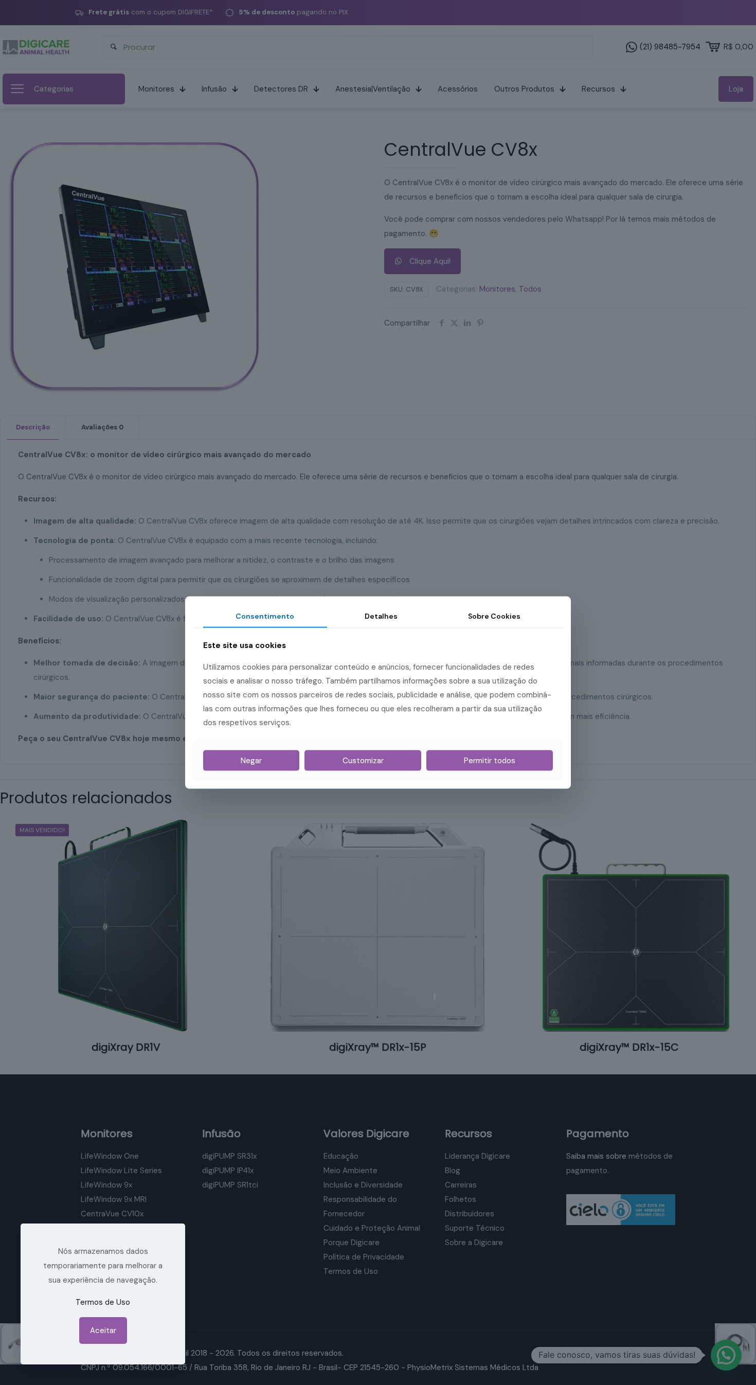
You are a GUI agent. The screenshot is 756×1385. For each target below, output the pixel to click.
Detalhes (381, 615)
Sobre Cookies (494, 615)
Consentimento (265, 615)
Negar (251, 761)
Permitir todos (489, 761)
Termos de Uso (103, 1302)
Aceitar (103, 1330)
